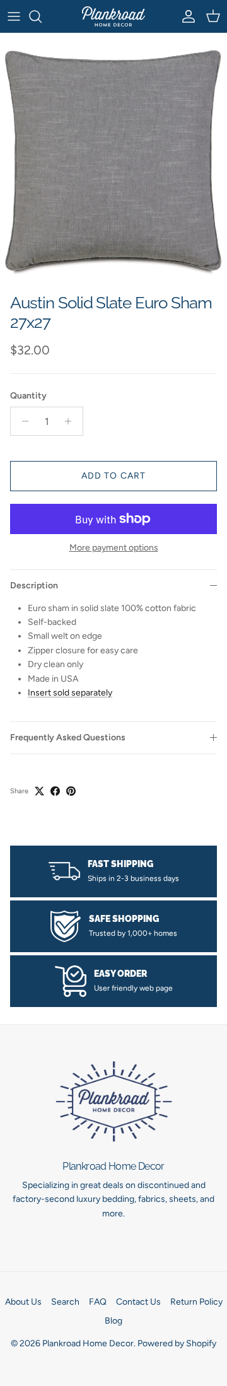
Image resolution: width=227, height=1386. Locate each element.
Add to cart (113, 475)
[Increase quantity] (72, 421)
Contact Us (138, 1301)
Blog (113, 1320)
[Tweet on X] (39, 791)
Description (34, 585)
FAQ (98, 1301)
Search (65, 1301)
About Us (23, 1301)
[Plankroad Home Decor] (113, 16)
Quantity (28, 395)
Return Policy (196, 1301)
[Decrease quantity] (22, 421)
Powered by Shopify (176, 1343)
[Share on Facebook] (55, 791)
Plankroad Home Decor (88, 1343)
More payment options (113, 548)
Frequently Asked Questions (67, 737)
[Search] (41, 16)
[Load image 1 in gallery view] (113, 160)
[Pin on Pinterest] (71, 791)
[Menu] (14, 16)
